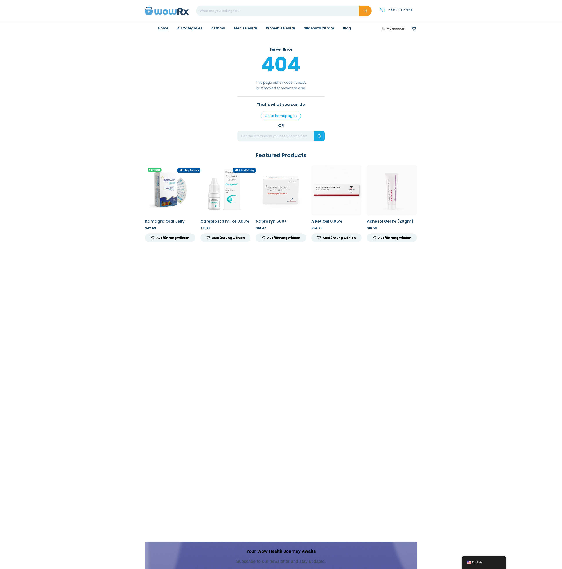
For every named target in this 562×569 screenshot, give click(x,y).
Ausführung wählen (172, 238)
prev (139, 202)
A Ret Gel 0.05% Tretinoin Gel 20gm (330, 223)
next (423, 202)
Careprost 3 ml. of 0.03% (224, 221)
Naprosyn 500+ (271, 221)
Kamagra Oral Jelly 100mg (165, 223)
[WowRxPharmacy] (167, 10)
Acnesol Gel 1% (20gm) (390, 221)
